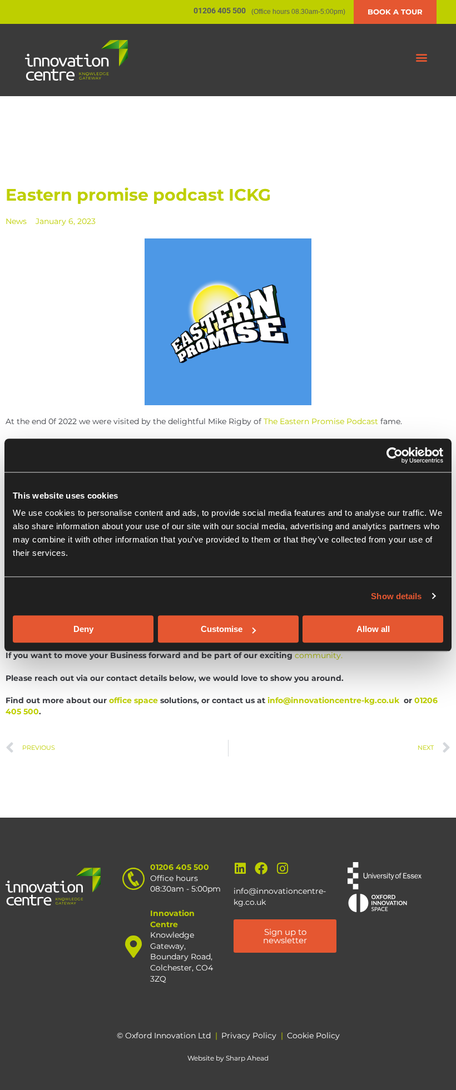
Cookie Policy (313, 1036)
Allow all (373, 629)
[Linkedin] (240, 868)
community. (319, 655)
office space (133, 700)
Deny (83, 629)
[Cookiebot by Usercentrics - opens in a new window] (394, 455)
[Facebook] (261, 868)
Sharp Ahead (247, 1058)
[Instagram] (282, 868)
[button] (422, 57)
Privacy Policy (248, 1036)
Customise (221, 629)
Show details (396, 596)
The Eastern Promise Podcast (321, 421)
